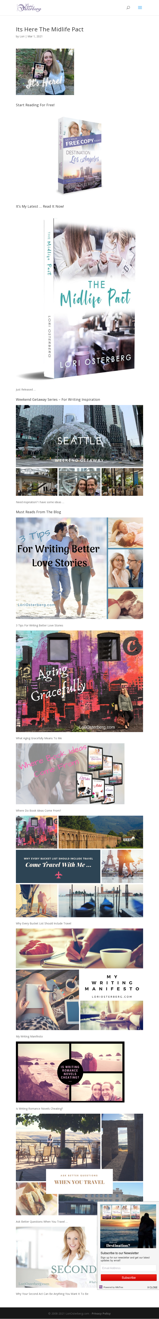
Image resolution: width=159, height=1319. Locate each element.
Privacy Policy (101, 1313)
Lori (22, 36)
